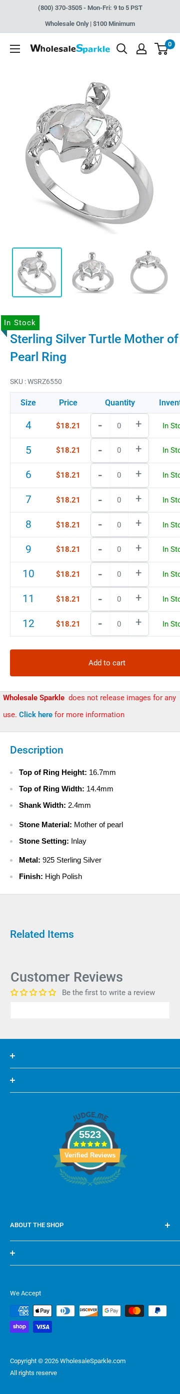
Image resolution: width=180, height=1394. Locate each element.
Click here (36, 714)
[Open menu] (15, 49)
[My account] (141, 48)
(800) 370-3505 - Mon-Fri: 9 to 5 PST (90, 7)
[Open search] (122, 48)
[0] (162, 49)
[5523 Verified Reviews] (90, 1202)
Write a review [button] (90, 1010)
